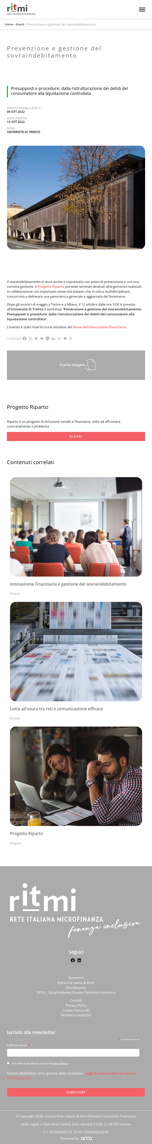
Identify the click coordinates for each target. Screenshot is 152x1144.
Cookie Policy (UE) (76, 1010)
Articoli (15, 594)
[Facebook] (24, 338)
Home (9, 24)
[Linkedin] (53, 338)
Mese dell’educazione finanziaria (99, 327)
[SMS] (47, 338)
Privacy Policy (76, 1005)
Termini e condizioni (76, 1015)
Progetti (15, 843)
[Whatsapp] (59, 338)
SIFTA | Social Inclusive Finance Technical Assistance (76, 992)
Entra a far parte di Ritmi (76, 982)
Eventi (20, 24)
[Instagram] (30, 338)
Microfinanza (76, 987)
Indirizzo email (18, 1045)
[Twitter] (36, 338)
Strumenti (76, 977)
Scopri (76, 436)
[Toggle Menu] (142, 9)
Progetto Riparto (51, 286)
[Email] (41, 338)
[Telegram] (64, 338)
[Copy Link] (70, 338)
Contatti (76, 1000)
